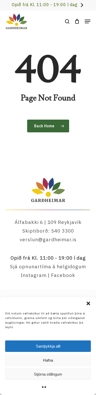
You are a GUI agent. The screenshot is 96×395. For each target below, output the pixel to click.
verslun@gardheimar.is (48, 239)
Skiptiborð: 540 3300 (48, 231)
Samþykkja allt (48, 346)
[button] (88, 303)
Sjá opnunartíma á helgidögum (48, 266)
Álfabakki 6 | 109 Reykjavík (48, 222)
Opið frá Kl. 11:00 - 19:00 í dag (45, 4)
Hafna (48, 360)
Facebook (63, 275)
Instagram (34, 275)
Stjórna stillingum (48, 374)
